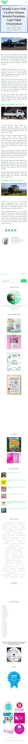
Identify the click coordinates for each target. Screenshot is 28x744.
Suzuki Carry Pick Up (12, 201)
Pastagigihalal (17, 560)
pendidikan (19, 562)
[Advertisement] (14, 415)
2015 (4, 631)
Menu (25, 0)
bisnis (16, 529)
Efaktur (12, 539)
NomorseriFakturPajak (17, 556)
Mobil (21, 554)
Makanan (7, 554)
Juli (3, 618)
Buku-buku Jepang (18, 533)
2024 (4, 606)
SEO (19, 572)
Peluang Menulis (9, 562)
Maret (3, 623)
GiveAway (19, 541)
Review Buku (22, 570)
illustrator (6, 543)
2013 (4, 634)
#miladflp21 (20, 522)
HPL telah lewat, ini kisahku (13, 472)
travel (6, 576)
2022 (4, 609)
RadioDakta (13, 568)
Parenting (20, 558)
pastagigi (8, 560)
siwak (15, 574)
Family (18, 539)
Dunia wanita (15, 537)
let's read (8, 549)
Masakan (14, 554)
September (5, 615)
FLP (14, 541)
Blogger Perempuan (11, 531)
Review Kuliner (12, 572)
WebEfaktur (14, 576)
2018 (4, 628)
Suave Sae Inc (20, 740)
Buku (20, 531)
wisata (21, 576)
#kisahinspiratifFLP (9, 522)
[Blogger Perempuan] (19, 712)
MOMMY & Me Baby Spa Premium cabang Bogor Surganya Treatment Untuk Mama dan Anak (16, 502)
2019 (4, 626)
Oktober (4, 614)
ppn (23, 564)
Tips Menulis (22, 574)
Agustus (4, 616)
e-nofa (23, 537)
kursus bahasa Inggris (11, 547)
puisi (22, 566)
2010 (4, 636)
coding (4, 535)
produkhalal (7, 566)
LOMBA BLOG (9, 551)
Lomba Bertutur (17, 549)
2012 (4, 635)
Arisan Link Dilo (14, 526)
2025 (4, 605)
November (4, 612)
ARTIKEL (9, 27)
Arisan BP (5, 526)
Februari (4, 624)
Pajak (13, 558)
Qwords (5, 568)
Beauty (11, 529)
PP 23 (12, 564)
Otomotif (13, 27)
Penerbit (6, 564)
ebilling (5, 539)
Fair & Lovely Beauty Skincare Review (15, 494)
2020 (4, 611)
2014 (4, 633)
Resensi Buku (21, 568)
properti (16, 566)
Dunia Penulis (6, 537)
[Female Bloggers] (19, 723)
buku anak (8, 533)
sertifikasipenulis (6, 574)
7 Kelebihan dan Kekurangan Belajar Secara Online (16, 480)
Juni (3, 619)
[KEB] (8, 712)
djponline (11, 535)
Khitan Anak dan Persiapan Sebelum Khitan (17, 508)
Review (19, 27)
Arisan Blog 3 (22, 524)
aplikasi (14, 524)
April (3, 621)
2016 (4, 630)
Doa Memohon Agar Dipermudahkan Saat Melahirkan (16, 487)
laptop (21, 547)
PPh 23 (17, 564)
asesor (4, 529)
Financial (8, 541)
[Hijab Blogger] (8, 734)
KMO (18, 545)
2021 (4, 610)
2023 (4, 607)
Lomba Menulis (18, 551)
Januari (4, 625)
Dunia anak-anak (20, 535)
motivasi (6, 556)
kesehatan (11, 545)
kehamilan (22, 543)
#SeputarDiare (6, 524)
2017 (4, 629)
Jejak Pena (14, 543)
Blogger (22, 529)
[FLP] (8, 723)
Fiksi (23, 539)
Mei (3, 620)
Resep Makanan (6, 570)
